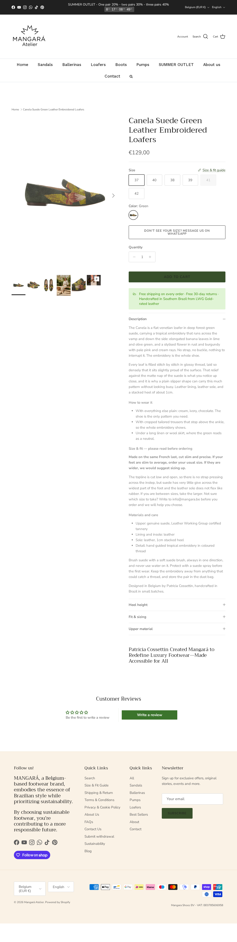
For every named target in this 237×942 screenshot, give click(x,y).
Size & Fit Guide (96, 785)
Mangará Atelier (34, 902)
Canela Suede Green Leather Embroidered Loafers (53, 109)
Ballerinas (137, 792)
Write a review (149, 714)
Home (15, 109)
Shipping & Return (98, 792)
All (132, 778)
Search (89, 778)
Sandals (136, 785)
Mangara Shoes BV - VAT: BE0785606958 (197, 905)
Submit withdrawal (99, 836)
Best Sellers (139, 814)
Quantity (136, 247)
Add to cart (177, 276)
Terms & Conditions (99, 800)
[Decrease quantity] (133, 257)
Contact (135, 829)
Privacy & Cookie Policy (102, 807)
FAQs (88, 822)
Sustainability (94, 843)
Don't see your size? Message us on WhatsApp (177, 232)
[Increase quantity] (151, 257)
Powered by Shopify (57, 902)
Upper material (141, 629)
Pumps (135, 800)
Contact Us (92, 829)
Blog (88, 851)
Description (138, 319)
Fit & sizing (137, 616)
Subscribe (177, 813)
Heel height (138, 604)
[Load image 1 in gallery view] (65, 193)
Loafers (135, 807)
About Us (91, 814)
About (134, 822)
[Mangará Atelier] (29, 36)
